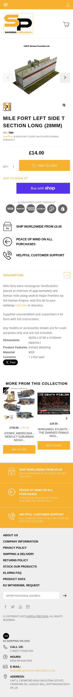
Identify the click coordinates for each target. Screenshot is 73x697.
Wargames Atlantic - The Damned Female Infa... (54, 432)
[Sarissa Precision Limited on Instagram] (28, 607)
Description (13, 275)
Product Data (14, 579)
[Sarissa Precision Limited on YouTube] (20, 607)
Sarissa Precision (37, 616)
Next (66, 418)
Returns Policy (15, 560)
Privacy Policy (15, 547)
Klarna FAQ (12, 572)
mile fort (21, 305)
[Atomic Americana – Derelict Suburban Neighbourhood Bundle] (19, 403)
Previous (6, 418)
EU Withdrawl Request (21, 585)
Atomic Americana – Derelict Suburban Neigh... (19, 436)
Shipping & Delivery (18, 554)
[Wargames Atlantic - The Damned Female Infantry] (54, 403)
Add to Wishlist (15, 178)
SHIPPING (8, 136)
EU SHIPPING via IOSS (16, 641)
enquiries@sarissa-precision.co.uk (32, 670)
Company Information (20, 541)
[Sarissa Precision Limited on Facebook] (5, 607)
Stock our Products (20, 566)
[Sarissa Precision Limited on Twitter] (13, 607)
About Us (10, 535)
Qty (5, 166)
